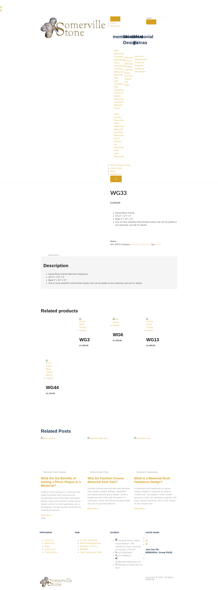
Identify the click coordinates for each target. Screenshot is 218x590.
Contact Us (115, 174)
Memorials (115, 26)
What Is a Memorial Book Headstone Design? (152, 480)
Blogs (112, 171)
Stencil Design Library (120, 165)
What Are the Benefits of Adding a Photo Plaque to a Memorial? (61, 482)
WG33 (158, 244)
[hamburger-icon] (115, 18)
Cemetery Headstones (140, 244)
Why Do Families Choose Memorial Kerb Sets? (106, 480)
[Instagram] (1, 7)
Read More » (47, 515)
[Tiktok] (1, 10)
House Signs (116, 168)
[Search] (151, 21)
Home (113, 23)
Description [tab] (53, 255)
